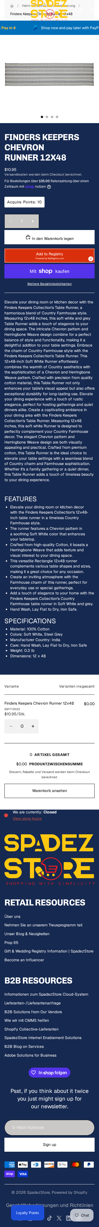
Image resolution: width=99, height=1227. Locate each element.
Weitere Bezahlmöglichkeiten (49, 284)
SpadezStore (38, 1192)
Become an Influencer (24, 959)
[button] (49, 255)
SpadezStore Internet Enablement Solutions (42, 1037)
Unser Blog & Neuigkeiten (27, 933)
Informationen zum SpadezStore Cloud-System (46, 994)
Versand (48, 772)
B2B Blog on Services (24, 1046)
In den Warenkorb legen (52, 238)
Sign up (49, 1144)
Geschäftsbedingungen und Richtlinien (49, 1205)
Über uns (12, 916)
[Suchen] (18, 10)
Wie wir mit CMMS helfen (26, 1020)
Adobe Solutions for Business (30, 1055)
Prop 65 (11, 942)
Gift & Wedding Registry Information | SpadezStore (49, 951)
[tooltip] (90, 258)
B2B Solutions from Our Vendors (33, 1011)
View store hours (27, 818)
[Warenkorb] (92, 10)
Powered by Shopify (69, 1192)
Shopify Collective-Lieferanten (31, 1029)
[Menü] (6, 10)
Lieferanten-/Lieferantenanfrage (32, 1003)
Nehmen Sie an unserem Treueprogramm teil (43, 925)
